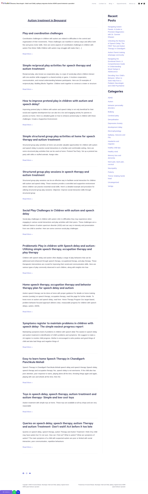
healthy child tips (114, 148)
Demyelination (113, 119)
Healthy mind (113, 151)
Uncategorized (113, 182)
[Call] (18, 492)
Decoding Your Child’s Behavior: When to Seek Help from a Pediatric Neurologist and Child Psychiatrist (116, 81)
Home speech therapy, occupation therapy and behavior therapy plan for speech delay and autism (57, 286)
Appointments (121, 3)
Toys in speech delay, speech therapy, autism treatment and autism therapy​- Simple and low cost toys (59, 395)
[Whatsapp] (14, 492)
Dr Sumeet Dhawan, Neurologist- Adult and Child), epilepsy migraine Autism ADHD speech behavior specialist (38, 3)
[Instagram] (144, 3)
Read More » (28, 53)
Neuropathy (112, 168)
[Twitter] (141, 3)
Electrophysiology (114, 131)
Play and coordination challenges (43, 33)
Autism (110, 101)
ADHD (110, 98)
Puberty (111, 172)
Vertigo (110, 186)
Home (94, 3)
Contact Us (102, 3)
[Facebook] (139, 3)
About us (132, 3)
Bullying (111, 112)
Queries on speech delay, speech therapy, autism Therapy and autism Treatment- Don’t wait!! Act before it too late (58, 425)
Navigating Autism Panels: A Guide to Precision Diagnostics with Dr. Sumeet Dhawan (116, 32)
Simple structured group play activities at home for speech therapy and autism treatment (59, 138)
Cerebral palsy (113, 116)
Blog (110, 3)
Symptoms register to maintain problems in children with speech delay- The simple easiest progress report (58, 325)
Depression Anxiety (115, 123)
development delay (115, 127)
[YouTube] (30, 473)
